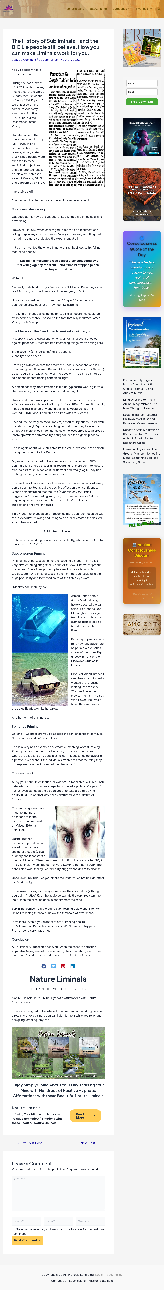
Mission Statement (100, 1280)
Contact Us (58, 1280)
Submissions (77, 1280)
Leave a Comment (24, 59)
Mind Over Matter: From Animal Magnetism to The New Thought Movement (140, 404)
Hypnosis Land (74, 8)
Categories (119, 8)
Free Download (142, 102)
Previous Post (30, 1143)
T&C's (98, 1274)
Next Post (90, 1143)
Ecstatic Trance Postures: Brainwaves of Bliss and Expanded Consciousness (140, 419)
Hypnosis (142, 8)
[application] (128, 9)
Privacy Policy (112, 1274)
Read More (80, 1115)
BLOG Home (98, 8)
